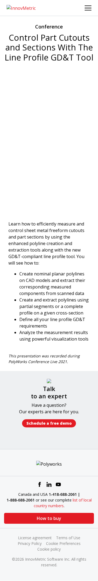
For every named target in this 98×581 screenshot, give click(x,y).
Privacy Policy (30, 543)
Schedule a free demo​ (49, 423)
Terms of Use (68, 537)
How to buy (49, 518)
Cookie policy (49, 549)
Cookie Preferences (63, 543)
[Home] (21, 8)
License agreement (35, 537)
